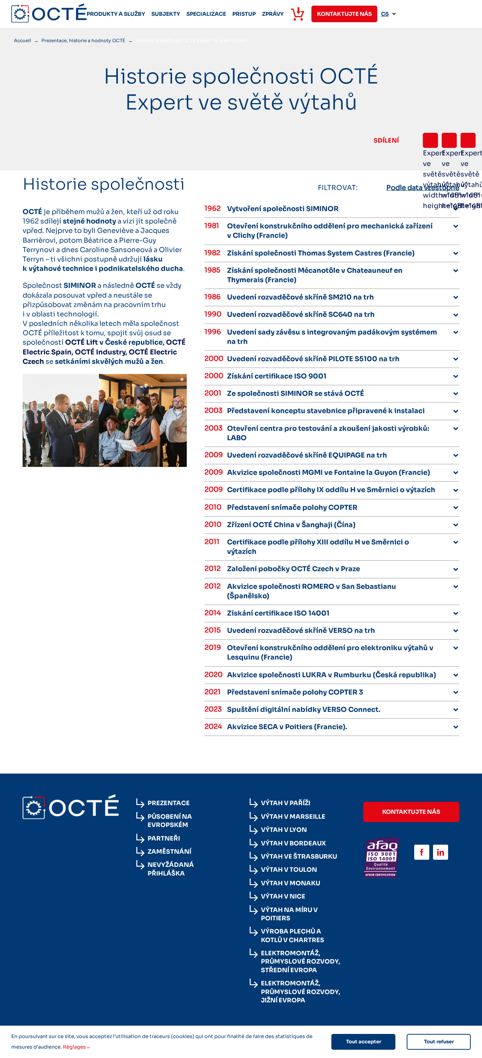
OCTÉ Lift (81, 342)
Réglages (75, 1047)
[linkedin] (440, 852)
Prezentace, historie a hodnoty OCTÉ (83, 40)
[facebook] (421, 852)
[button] (343, 209)
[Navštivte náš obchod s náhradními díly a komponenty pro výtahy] (297, 14)
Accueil (22, 40)
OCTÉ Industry (100, 352)
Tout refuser (439, 1041)
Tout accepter (363, 1041)
